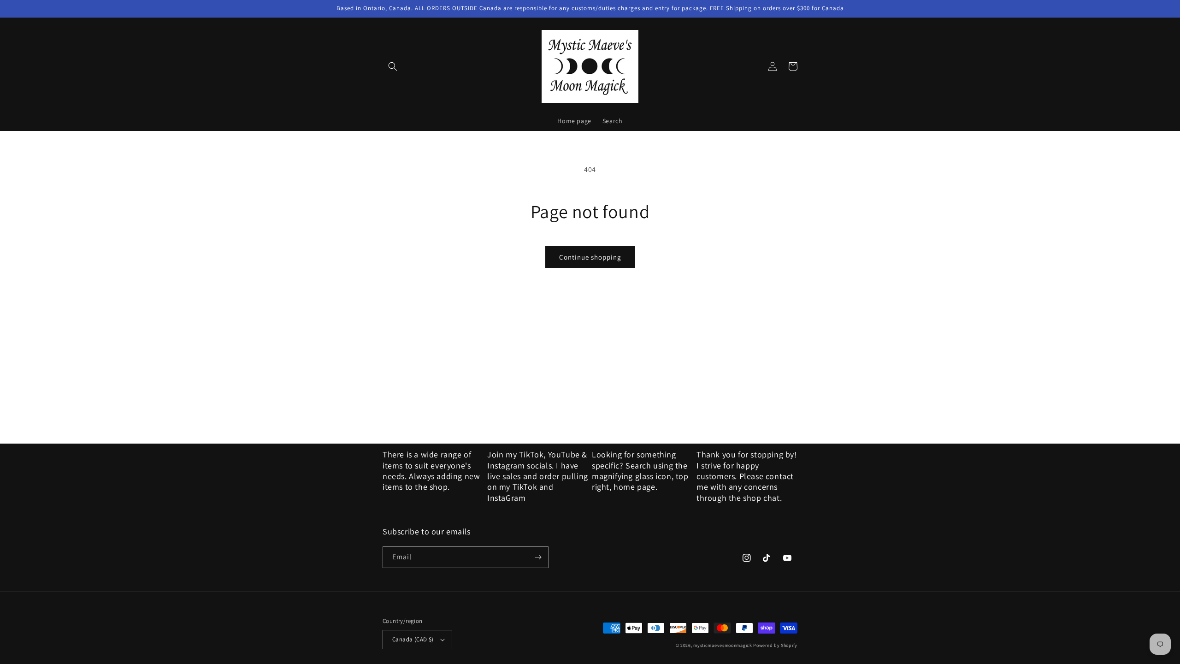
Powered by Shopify (775, 645)
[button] (393, 66)
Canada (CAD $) (413, 639)
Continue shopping (590, 257)
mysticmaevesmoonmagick (722, 645)
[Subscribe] (538, 557)
